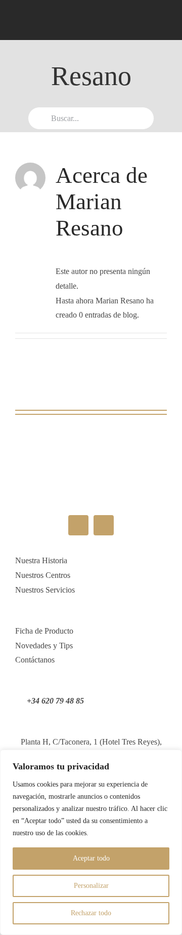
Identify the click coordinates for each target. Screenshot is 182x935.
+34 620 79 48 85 (55, 700)
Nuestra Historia (41, 560)
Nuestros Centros (42, 575)
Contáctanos (35, 659)
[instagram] (104, 525)
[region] (91, 842)
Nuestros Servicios (45, 590)
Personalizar (91, 885)
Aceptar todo (91, 858)
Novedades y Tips (44, 645)
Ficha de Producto (44, 631)
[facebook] (78, 525)
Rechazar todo (91, 913)
